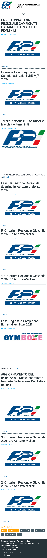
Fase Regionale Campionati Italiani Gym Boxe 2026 (20, 323)
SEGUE (6, 66)
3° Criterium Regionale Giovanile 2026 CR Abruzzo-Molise (23, 439)
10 (7, 534)
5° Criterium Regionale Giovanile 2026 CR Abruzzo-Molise (23, 232)
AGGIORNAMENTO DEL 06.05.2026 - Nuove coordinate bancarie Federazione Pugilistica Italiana (23, 379)
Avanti (12, 534)
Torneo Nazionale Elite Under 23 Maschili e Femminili (23, 123)
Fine (19, 534)
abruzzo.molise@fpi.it (9, 549)
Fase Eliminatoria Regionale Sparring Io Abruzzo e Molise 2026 (20, 186)
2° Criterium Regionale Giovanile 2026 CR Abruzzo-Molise (23, 484)
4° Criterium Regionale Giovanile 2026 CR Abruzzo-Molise (23, 278)
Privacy (7, 555)
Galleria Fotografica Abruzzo (15, 553)
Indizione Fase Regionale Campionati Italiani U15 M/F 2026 (20, 76)
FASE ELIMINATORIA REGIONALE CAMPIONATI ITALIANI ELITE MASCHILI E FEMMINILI (20, 25)
